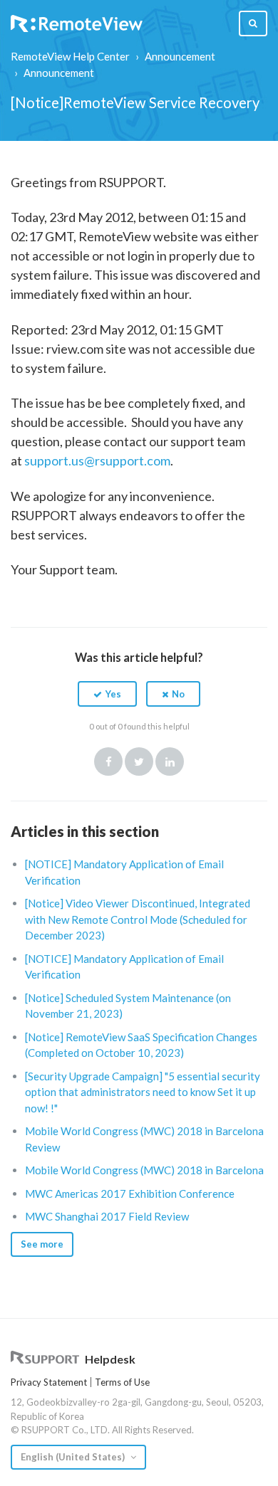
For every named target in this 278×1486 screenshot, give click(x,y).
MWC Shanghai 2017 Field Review (107, 1216)
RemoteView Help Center (70, 56)
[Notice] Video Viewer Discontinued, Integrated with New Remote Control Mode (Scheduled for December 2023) (137, 919)
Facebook (108, 761)
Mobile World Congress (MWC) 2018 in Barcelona (144, 1170)
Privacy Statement (49, 1382)
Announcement (180, 56)
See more (42, 1244)
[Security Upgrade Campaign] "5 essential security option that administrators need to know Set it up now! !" (142, 1092)
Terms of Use (122, 1382)
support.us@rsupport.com (97, 460)
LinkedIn (169, 761)
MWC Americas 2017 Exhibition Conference (130, 1193)
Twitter (139, 761)
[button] (107, 694)
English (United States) (74, 1457)
